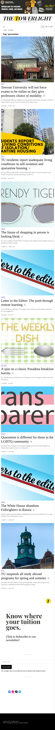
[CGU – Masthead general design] (27, 0)
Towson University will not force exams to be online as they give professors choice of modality (24, 91)
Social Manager (3, 105)
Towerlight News (4, 246)
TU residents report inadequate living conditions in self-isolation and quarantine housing (26, 164)
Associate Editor (4, 314)
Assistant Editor (4, 178)
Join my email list (6, 667)
